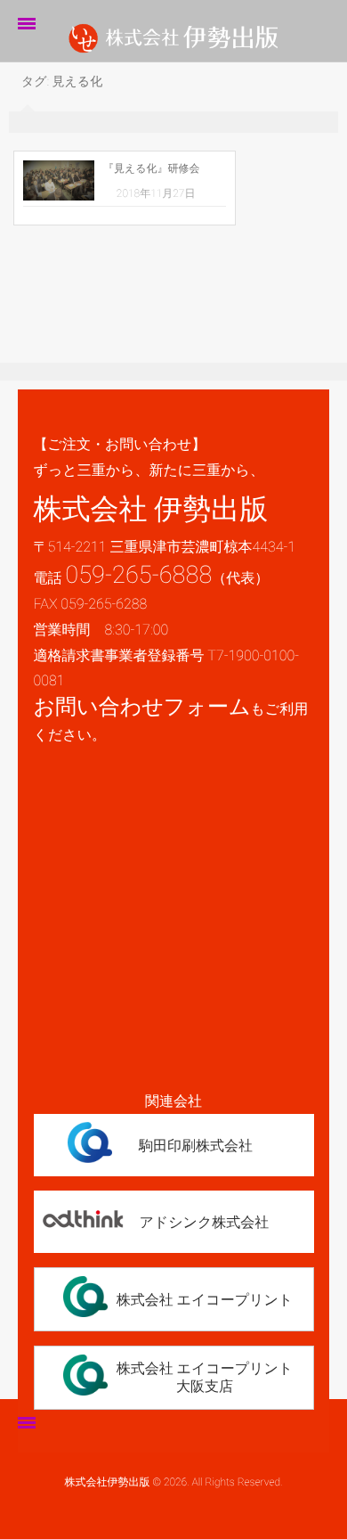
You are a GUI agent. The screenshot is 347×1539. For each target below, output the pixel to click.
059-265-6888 (138, 575)
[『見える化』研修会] (58, 180)
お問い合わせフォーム (142, 706)
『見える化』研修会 (151, 168)
